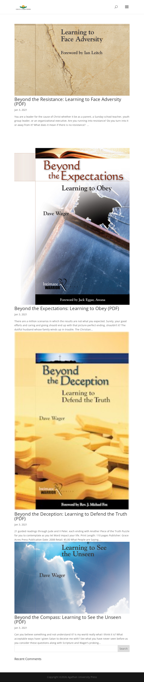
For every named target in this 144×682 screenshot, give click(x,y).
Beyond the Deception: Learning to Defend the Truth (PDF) (70, 516)
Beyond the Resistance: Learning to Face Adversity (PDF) (67, 101)
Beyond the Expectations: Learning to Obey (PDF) (66, 308)
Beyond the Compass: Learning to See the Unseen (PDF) (67, 619)
